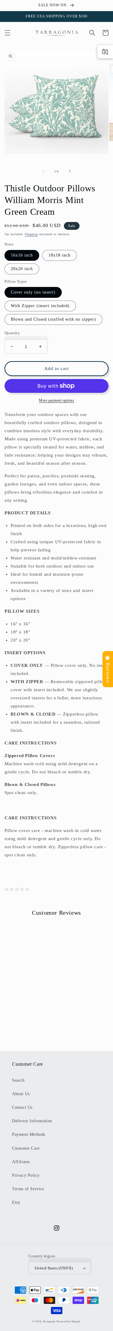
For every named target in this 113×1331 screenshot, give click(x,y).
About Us (21, 1094)
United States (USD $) (54, 1268)
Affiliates (21, 1162)
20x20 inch (22, 269)
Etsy (16, 1202)
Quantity (12, 333)
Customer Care (26, 1148)
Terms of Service (28, 1189)
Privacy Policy (25, 1175)
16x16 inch (22, 255)
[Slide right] (70, 171)
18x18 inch (60, 255)
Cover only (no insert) (33, 292)
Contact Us (22, 1107)
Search (18, 1080)
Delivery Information (32, 1121)
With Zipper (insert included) (40, 305)
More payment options (56, 400)
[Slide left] (43, 171)
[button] (7, 32)
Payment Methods (28, 1134)
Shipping (31, 234)
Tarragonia (49, 1321)
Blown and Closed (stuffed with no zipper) (53, 319)
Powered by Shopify (68, 1321)
